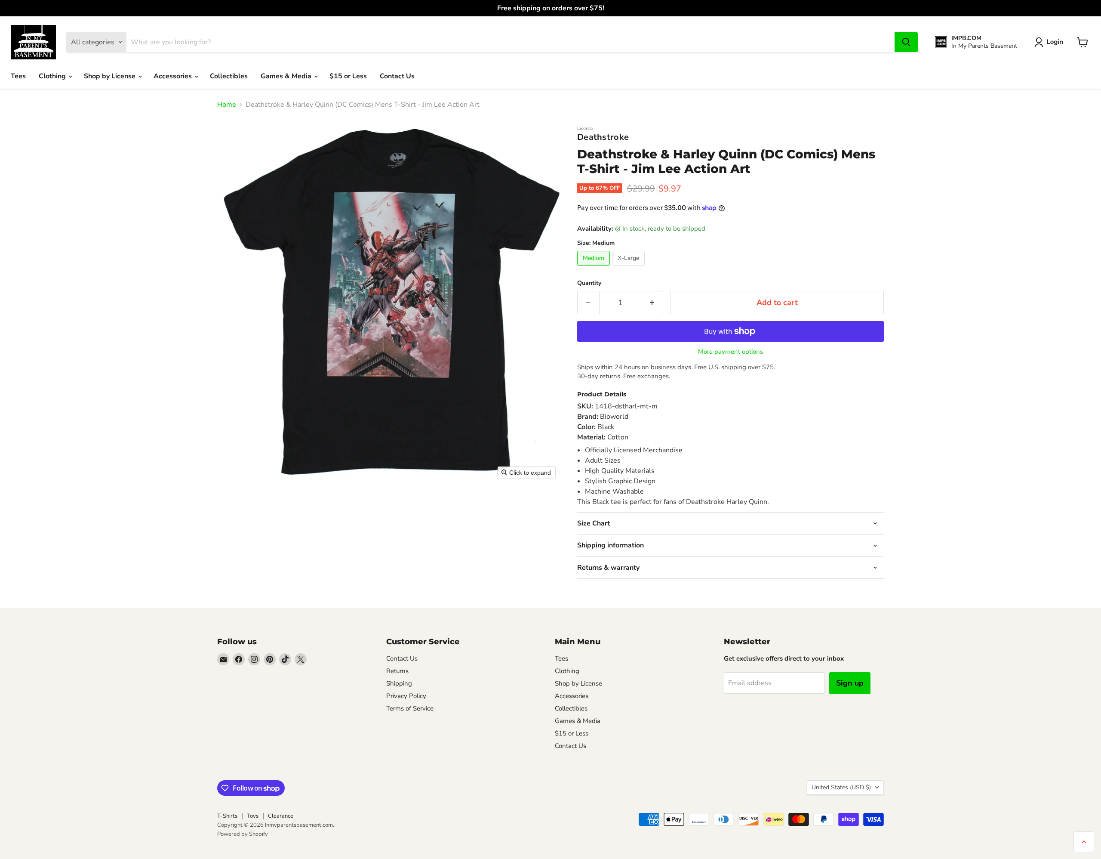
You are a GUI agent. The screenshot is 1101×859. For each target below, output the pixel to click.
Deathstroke (603, 137)
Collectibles (229, 76)
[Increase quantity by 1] (652, 303)
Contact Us (397, 76)
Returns (397, 671)
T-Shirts (227, 816)
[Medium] (594, 267)
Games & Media (287, 76)
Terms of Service (410, 708)
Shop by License (110, 76)
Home (226, 104)
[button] (1050, 42)
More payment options (730, 351)
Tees (18, 76)
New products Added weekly (550, 8)
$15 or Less (348, 76)
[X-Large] (629, 267)
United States (841, 787)
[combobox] (510, 42)
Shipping (399, 683)
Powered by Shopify (242, 834)
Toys (252, 816)
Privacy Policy (406, 696)
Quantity (589, 283)
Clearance (280, 816)
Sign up (850, 683)
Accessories (174, 76)
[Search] (906, 42)
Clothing (53, 76)
